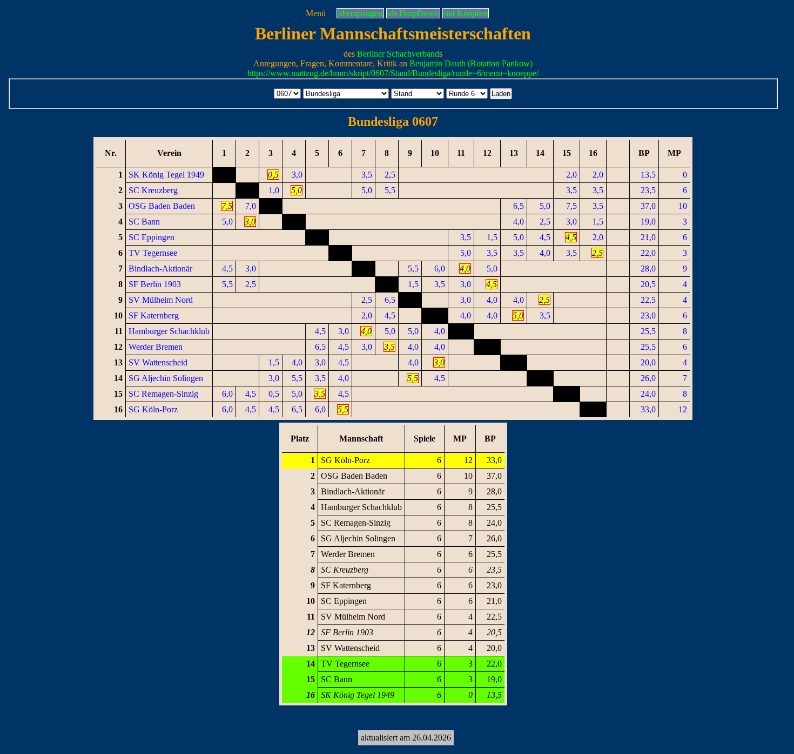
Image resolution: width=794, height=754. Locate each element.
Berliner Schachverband (398, 53)
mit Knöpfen (465, 13)
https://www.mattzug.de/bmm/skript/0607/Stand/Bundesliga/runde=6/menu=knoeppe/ (393, 73)
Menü (316, 13)
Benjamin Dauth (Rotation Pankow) (471, 63)
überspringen (360, 13)
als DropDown (413, 13)
